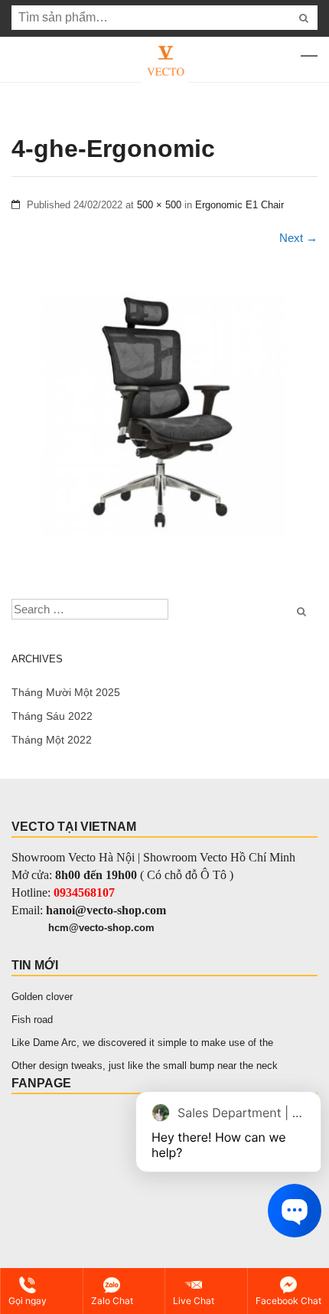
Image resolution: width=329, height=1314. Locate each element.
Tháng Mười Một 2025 (65, 692)
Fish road (32, 1019)
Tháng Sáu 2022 (52, 716)
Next (298, 237)
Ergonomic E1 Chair (239, 205)
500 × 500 (159, 205)
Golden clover (42, 996)
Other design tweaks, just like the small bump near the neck (144, 1065)
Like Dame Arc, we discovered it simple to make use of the (142, 1042)
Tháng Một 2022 (51, 740)
